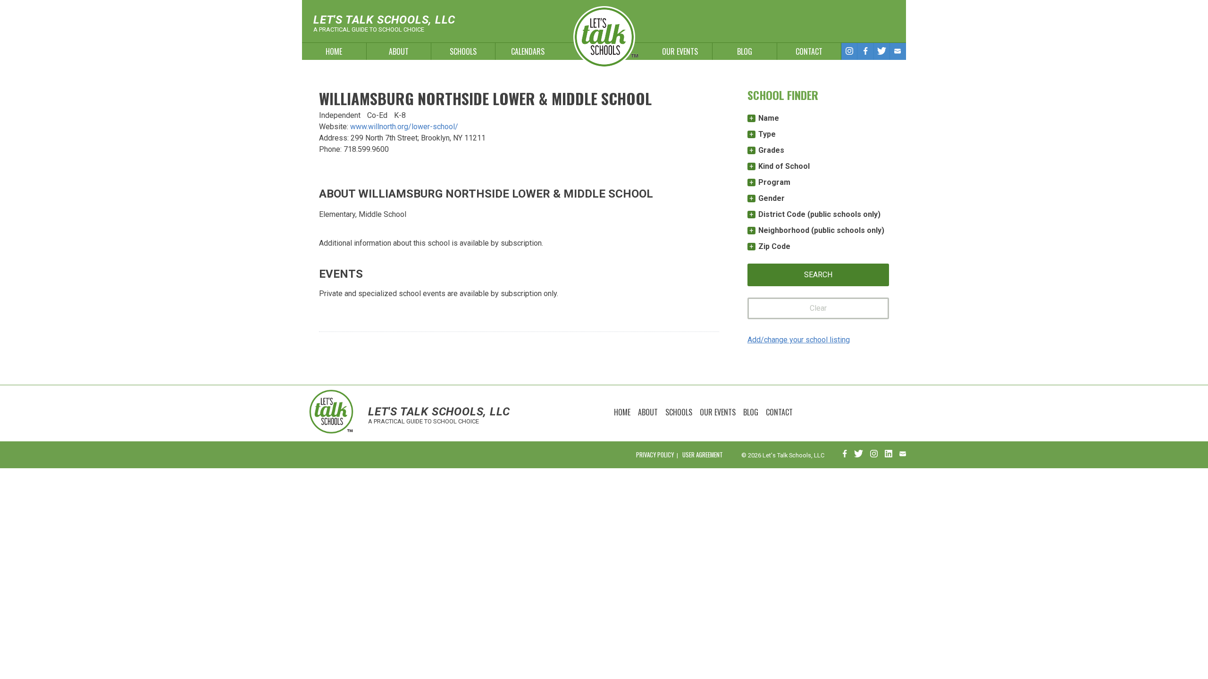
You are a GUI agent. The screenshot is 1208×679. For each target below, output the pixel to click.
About (399, 51)
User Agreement (702, 454)
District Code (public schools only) (819, 214)
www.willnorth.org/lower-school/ (404, 126)
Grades (771, 150)
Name (768, 118)
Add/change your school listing (798, 339)
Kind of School (784, 166)
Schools (463, 51)
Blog (744, 51)
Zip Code (774, 246)
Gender (771, 198)
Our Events (680, 51)
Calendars (528, 51)
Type (767, 134)
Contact (809, 51)
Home (334, 51)
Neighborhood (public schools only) (821, 230)
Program (774, 182)
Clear (818, 308)
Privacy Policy (655, 454)
